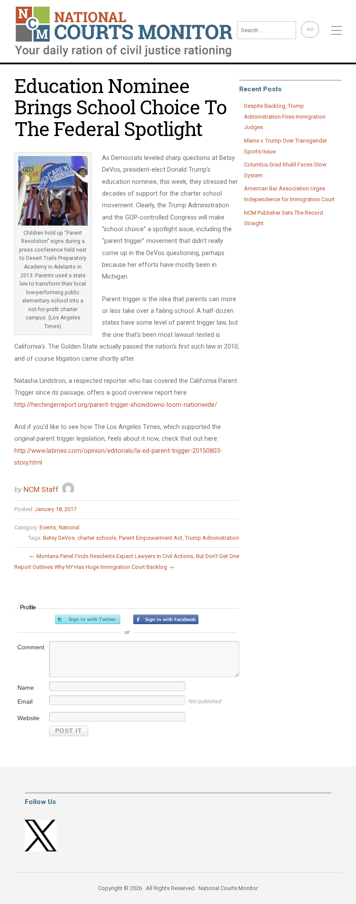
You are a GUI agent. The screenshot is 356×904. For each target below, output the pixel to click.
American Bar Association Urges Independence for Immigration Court (289, 194)
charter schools (96, 538)
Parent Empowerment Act (150, 538)
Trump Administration (212, 538)
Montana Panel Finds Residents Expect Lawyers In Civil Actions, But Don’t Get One (137, 556)
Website (28, 718)
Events (48, 527)
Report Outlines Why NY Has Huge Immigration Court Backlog (90, 567)
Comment (30, 647)
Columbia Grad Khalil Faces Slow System (285, 170)
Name (25, 687)
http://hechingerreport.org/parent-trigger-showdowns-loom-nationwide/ (115, 405)
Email (25, 701)
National (69, 527)
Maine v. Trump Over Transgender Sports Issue (285, 146)
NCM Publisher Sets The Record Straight (283, 218)
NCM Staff (41, 489)
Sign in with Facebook (165, 619)
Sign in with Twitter (87, 619)
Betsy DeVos (59, 538)
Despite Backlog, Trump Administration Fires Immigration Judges (285, 116)
